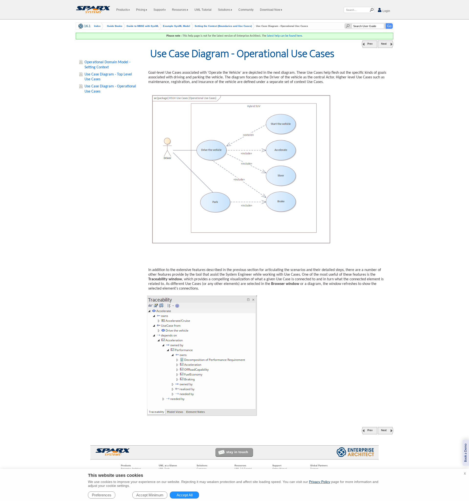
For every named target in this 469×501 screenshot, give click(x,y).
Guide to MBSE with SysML (143, 26)
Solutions (224, 9)
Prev (370, 43)
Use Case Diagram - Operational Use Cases (110, 89)
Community (246, 9)
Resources (179, 9)
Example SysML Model (176, 26)
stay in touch (237, 452)
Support (159, 9)
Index (97, 26)
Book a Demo (466, 453)
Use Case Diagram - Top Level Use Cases (108, 77)
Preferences (101, 495)
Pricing (141, 9)
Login (386, 11)
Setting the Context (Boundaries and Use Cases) (223, 26)
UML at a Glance (168, 465)
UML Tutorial (203, 9)
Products (122, 9)
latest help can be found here (284, 35)
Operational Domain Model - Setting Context (107, 64)
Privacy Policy (319, 482)
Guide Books (114, 26)
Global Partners (319, 465)
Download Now (270, 9)
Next (384, 43)
